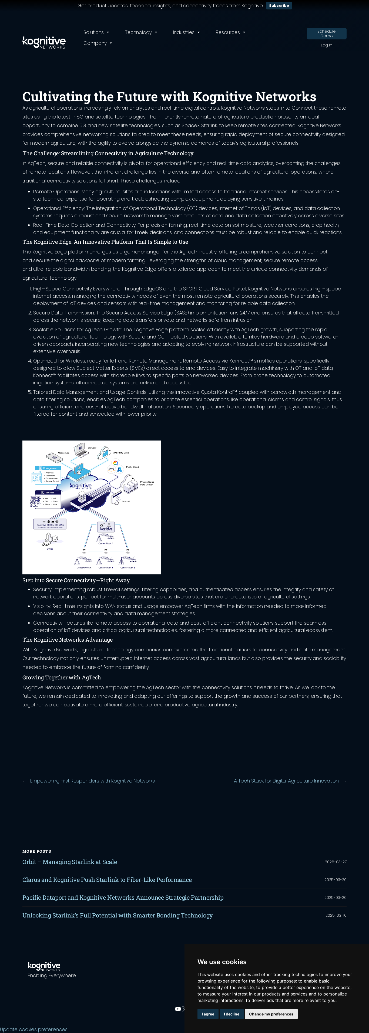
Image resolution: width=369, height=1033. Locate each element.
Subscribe (279, 5)
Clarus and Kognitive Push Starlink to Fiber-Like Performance (107, 879)
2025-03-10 (336, 915)
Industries (183, 32)
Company (95, 43)
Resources (228, 32)
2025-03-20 (335, 879)
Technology (138, 32)
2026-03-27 (336, 862)
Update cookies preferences (34, 1029)
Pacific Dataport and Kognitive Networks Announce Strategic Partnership (123, 897)
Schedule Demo (326, 34)
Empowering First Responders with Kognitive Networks (92, 780)
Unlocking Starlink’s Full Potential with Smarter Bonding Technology (117, 915)
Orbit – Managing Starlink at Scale (69, 862)
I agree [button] (208, 1014)
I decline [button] (231, 1014)
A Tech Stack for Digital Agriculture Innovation (286, 780)
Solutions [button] (93, 32)
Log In (326, 45)
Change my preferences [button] (271, 1014)
